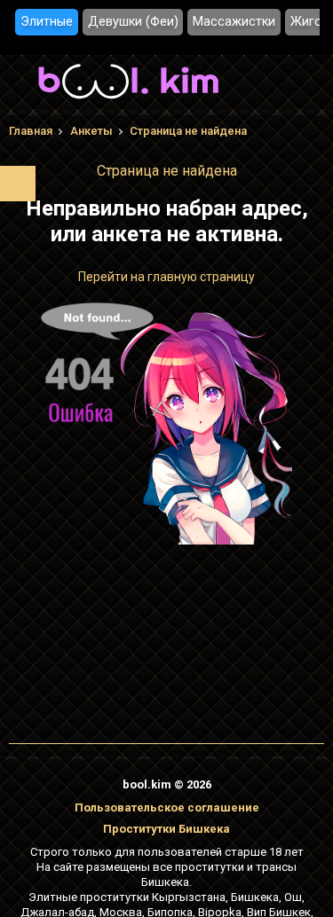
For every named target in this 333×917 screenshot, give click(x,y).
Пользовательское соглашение (167, 807)
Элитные (46, 21)
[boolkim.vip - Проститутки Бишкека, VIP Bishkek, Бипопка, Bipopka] (128, 101)
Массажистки (234, 21)
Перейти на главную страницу (166, 277)
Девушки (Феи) (133, 21)
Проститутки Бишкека (166, 828)
